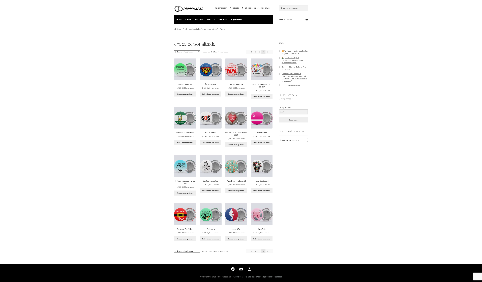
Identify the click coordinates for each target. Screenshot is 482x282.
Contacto (234, 8)
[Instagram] (249, 269)
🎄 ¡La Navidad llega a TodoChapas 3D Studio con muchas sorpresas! (292, 60)
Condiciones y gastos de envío (256, 8)
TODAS (179, 19)
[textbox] (293, 140)
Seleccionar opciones (185, 94)
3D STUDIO (223, 19)
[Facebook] (232, 269)
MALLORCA (199, 19)
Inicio (179, 29)
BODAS (188, 19)
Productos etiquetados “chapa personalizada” (200, 29)
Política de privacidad (254, 277)
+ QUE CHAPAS (236, 19)
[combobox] (293, 140)
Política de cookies (273, 277)
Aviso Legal (238, 277)
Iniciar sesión (221, 8)
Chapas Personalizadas (291, 85)
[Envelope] (241, 269)
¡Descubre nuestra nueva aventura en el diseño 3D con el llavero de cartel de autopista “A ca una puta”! (294, 77)
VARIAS (210, 19)
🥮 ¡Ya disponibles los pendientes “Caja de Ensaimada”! (295, 52)
